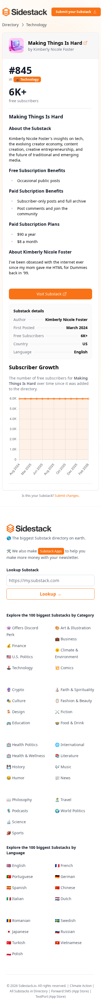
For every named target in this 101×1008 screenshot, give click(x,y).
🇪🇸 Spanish (16, 887)
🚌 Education (18, 722)
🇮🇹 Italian (15, 898)
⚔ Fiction (63, 711)
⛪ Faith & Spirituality (74, 689)
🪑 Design (15, 711)
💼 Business (66, 638)
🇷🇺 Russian (65, 931)
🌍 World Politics (70, 810)
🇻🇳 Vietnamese (68, 942)
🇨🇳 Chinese (65, 887)
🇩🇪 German (65, 876)
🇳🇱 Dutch (63, 898)
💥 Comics (64, 667)
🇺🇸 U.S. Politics (19, 656)
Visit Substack (49, 293)
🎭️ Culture (16, 700)
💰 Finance (16, 645)
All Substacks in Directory (29, 991)
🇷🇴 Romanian (18, 920)
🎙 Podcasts (17, 810)
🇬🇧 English (16, 865)
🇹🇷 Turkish (15, 942)
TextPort (42, 996)
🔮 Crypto (15, 689)
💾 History (15, 766)
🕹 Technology (27, 79)
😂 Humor (15, 777)
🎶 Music (63, 766)
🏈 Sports (15, 832)
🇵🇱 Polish (14, 953)
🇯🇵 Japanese (17, 931)
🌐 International (69, 744)
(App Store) (81, 991)
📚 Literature (66, 755)
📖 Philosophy (19, 799)
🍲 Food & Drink (69, 722)
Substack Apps (51, 551)
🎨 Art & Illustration (73, 627)
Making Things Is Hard (55, 43)
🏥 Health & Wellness (25, 755)
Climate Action (81, 985)
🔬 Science (16, 821)
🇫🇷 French (64, 865)
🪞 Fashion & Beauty (73, 700)
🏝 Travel (63, 799)
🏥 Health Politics (22, 744)
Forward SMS (61, 991)
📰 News (63, 777)
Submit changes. (67, 495)
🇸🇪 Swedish (65, 920)
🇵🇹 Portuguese (19, 876)
